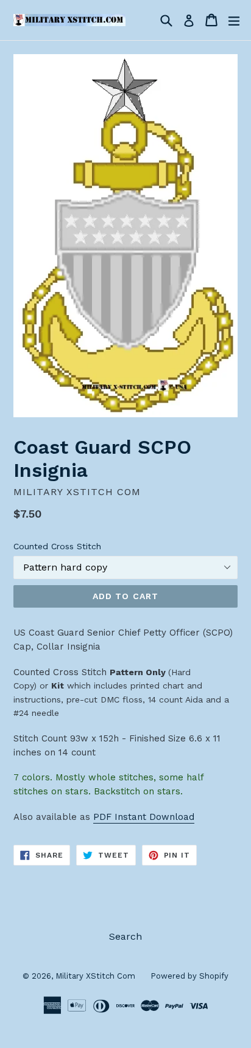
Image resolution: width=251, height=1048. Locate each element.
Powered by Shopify (189, 975)
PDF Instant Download (143, 816)
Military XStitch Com (95, 975)
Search (125, 936)
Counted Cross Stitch (57, 546)
